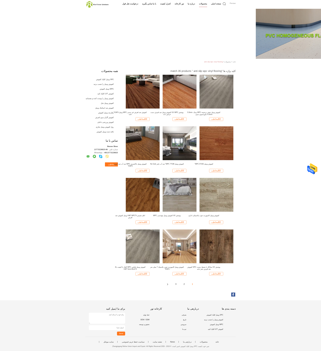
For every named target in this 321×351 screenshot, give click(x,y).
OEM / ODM (144, 320)
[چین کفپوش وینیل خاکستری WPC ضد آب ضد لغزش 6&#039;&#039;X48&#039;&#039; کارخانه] (143, 143)
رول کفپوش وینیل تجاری (105, 127)
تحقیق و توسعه (144, 324)
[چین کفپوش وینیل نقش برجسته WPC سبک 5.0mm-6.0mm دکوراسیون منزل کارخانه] (216, 91)
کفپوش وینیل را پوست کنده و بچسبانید (100, 98)
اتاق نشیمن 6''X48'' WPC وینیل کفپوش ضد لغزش (130, 216)
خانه (217, 342)
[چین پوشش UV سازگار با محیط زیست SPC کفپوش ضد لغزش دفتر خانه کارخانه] (216, 246)
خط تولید (146, 315)
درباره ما (191, 4)
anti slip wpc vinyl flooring (213, 62)
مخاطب (111, 164)
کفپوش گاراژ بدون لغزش (104, 117)
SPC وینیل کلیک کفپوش (105, 79)
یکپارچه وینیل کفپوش (106, 113)
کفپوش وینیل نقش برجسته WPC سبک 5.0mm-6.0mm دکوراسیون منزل (203, 113)
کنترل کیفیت (165, 4)
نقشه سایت (157, 342)
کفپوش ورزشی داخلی (105, 122)
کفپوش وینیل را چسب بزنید (104, 84)
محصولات (203, 4)
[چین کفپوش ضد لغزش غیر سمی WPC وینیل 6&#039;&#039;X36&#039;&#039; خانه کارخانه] (143, 91)
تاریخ (184, 320)
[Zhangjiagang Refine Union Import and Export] (97, 4)
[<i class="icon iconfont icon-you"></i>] (167, 284)
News (172, 342)
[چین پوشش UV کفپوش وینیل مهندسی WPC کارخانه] (179, 194)
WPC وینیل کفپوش (107, 89)
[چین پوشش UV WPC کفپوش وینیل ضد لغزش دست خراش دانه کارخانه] (179, 91)
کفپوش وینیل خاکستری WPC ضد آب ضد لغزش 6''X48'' (130, 165)
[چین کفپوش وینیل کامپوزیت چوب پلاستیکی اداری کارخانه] (216, 194)
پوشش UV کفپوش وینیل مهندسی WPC (167, 215)
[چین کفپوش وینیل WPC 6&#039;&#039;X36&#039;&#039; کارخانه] (216, 143)
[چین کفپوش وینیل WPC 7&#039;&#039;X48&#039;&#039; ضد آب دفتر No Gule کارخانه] (179, 143)
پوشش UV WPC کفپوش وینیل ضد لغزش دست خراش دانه (167, 113)
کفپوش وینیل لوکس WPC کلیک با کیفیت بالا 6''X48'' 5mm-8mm (130, 268)
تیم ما (184, 329)
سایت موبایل (109, 342)
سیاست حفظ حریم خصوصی (133, 342)
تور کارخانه (179, 4)
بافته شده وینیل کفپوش (105, 132)
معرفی (184, 315)
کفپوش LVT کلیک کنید (105, 94)
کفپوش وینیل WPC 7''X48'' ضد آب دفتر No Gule (167, 164)
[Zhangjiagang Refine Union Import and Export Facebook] (233, 295)
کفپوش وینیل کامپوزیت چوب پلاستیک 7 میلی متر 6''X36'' (167, 268)
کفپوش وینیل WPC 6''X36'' (204, 164)
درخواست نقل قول (130, 4)
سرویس (183, 324)
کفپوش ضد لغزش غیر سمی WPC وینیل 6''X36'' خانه (130, 113)
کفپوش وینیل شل (107, 103)
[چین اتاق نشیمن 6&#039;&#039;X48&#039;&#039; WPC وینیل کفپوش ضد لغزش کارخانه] (143, 194)
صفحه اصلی (216, 4)
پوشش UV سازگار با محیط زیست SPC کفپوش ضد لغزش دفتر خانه (203, 268)
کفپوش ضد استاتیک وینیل (104, 108)
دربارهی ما (187, 342)
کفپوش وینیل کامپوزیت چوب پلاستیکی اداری (203, 215)
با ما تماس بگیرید (149, 4)
